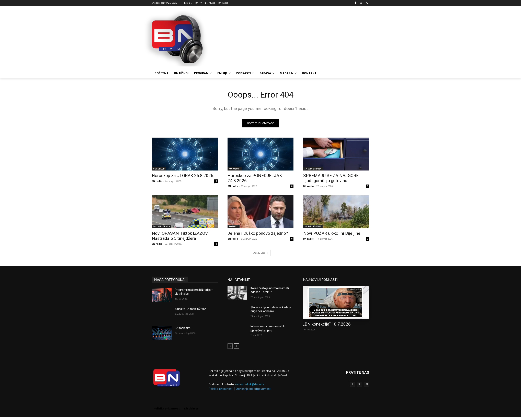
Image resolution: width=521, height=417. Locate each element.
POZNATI (233, 226)
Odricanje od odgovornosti (253, 388)
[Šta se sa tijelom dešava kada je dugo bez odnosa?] (237, 312)
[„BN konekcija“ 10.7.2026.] (336, 302)
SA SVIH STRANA (312, 168)
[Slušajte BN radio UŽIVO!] (162, 314)
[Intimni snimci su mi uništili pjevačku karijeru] (237, 331)
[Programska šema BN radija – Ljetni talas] (162, 295)
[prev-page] (230, 346)
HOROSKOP (159, 168)
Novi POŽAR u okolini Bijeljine (331, 233)
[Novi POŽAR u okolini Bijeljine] (336, 211)
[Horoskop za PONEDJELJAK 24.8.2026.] (260, 154)
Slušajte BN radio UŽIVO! (190, 309)
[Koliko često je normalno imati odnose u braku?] (237, 293)
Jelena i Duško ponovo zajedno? (258, 233)
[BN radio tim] (162, 333)
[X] (366, 3)
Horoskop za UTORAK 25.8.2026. (183, 175)
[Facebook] (355, 3)
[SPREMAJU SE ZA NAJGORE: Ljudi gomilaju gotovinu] (336, 154)
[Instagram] (361, 3)
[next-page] (236, 346)
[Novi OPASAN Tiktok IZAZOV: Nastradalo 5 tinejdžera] (185, 211)
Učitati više (259, 252)
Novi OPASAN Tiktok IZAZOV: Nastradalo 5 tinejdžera (180, 236)
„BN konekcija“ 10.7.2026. (327, 324)
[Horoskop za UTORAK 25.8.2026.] (185, 154)
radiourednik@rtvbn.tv (249, 384)
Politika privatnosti (221, 388)
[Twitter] (359, 384)
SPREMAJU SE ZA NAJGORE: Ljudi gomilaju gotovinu (331, 178)
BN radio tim (182, 328)
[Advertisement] (291, 38)
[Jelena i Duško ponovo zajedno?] (260, 211)
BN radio (157, 180)
